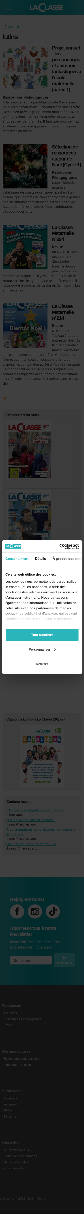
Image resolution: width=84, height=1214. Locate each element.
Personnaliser (39, 649)
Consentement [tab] (16, 558)
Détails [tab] (40, 558)
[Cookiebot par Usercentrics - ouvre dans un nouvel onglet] (60, 546)
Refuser (42, 664)
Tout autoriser (42, 635)
